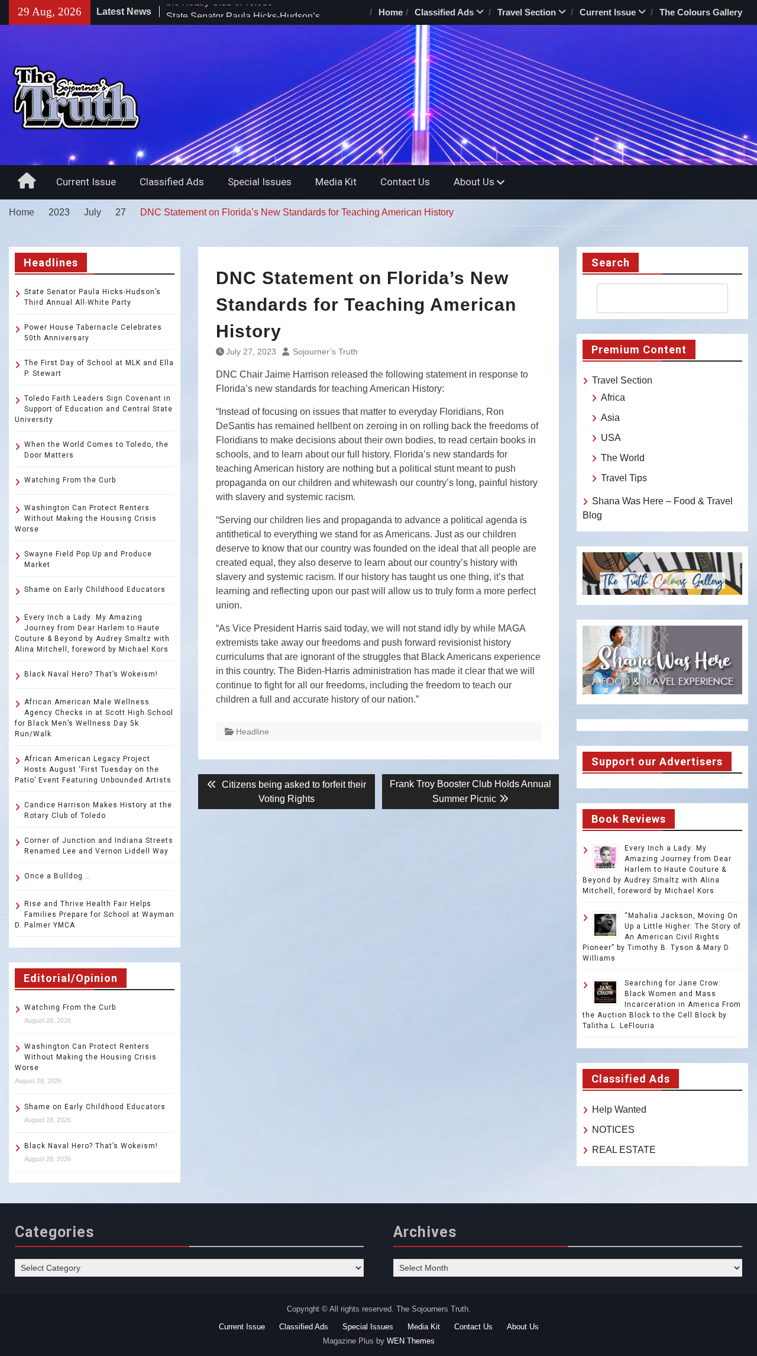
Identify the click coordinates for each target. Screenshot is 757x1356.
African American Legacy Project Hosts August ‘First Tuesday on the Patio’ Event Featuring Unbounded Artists (93, 769)
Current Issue (608, 12)
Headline (252, 731)
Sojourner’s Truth (325, 351)
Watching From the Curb (70, 480)
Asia (610, 418)
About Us (474, 182)
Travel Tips (624, 478)
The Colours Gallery (700, 12)
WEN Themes (411, 1340)
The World (623, 458)
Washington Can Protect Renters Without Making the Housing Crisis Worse (86, 518)
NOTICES (613, 1130)
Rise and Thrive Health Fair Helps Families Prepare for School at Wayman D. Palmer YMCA (94, 914)
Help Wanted (619, 1109)
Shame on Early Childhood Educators (95, 589)
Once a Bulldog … (57, 876)
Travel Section (526, 12)
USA (611, 438)
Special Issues (260, 182)
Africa (613, 397)
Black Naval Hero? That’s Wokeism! (91, 674)
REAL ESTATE (624, 1150)
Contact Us (405, 182)
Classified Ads (444, 12)
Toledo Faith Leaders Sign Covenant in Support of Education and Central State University (94, 409)
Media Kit (336, 182)
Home (390, 12)
